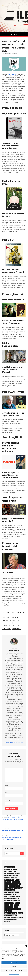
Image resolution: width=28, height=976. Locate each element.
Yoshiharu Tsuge (7, 631)
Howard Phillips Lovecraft (12, 892)
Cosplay (13, 877)
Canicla (13, 612)
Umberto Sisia (18, 917)
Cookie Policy (12, 974)
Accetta (14, 962)
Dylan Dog (8, 882)
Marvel (17, 903)
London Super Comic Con (12, 896)
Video (6, 919)
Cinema (17, 873)
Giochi (6, 890)
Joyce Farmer (15, 617)
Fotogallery (16, 886)
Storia (6, 915)
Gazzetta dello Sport (17, 888)
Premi (15, 907)
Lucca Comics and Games (12, 900)
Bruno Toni (6, 612)
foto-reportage (12, 74)
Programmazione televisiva (12, 909)
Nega (14, 966)
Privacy (17, 974)
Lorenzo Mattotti (18, 623)
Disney (17, 880)
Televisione (13, 915)
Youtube (7, 921)
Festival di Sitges (15, 884)
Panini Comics (9, 907)
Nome (7, 785)
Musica (16, 905)
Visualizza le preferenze (14, 970)
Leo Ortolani (8, 894)
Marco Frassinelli (6, 53)
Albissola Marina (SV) (11, 869)
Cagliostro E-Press (10, 871)
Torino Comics (9, 917)
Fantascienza (16, 882)
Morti (11, 905)
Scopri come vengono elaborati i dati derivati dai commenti (13, 818)
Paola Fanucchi (7, 625)
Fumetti (7, 888)
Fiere (6, 886)
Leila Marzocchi (7, 623)
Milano (7, 905)
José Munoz (6, 617)
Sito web (7, 800)
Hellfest (12, 890)
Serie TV (20, 913)
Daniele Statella (9, 880)
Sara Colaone (7, 628)
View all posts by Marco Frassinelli (14, 742)
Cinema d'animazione (11, 875)
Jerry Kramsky (17, 615)
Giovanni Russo (7, 615)
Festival (7, 884)
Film (10, 886)
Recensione (8, 911)
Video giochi (13, 919)
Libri (14, 894)
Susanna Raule (16, 628)
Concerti (7, 877)
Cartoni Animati (9, 873)
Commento (8, 767)
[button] (26, 946)
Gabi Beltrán (20, 612)
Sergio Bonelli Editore (11, 913)
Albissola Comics (9, 867)
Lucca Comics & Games (11, 898)
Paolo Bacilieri (17, 625)
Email (6, 793)
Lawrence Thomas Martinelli (11, 620)
